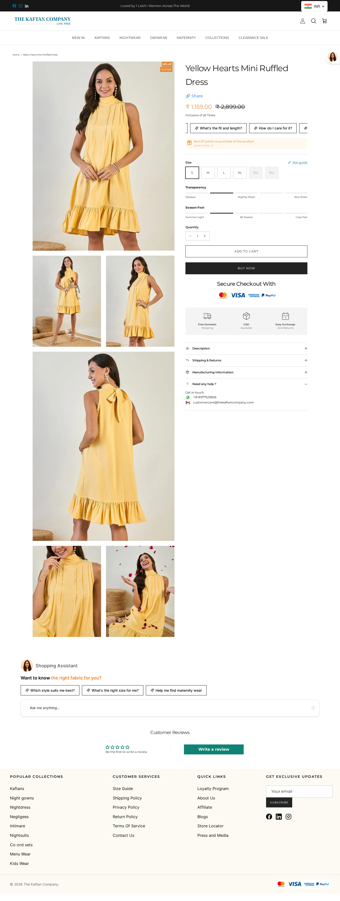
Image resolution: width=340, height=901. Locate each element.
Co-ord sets (21, 844)
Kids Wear (19, 863)
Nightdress (20, 807)
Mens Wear (20, 853)
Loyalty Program (213, 788)
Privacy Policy (126, 807)
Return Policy (125, 816)
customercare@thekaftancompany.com (223, 402)
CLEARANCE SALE (253, 38)
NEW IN (78, 38)
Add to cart (246, 251)
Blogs (202, 816)
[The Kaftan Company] (42, 21)
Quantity (192, 227)
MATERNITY (186, 38)
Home (15, 55)
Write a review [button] (213, 749)
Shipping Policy (127, 797)
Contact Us (123, 835)
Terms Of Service (129, 825)
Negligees (19, 816)
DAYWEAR (158, 38)
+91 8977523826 (204, 397)
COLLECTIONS (217, 38)
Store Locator (210, 825)
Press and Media (212, 835)
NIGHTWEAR (129, 38)
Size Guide (123, 788)
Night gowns (22, 797)
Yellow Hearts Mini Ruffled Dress (40, 55)
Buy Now (246, 268)
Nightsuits (19, 835)
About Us (206, 797)
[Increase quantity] (206, 236)
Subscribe (279, 802)
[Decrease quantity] (189, 236)
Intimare (17, 825)
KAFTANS (102, 38)
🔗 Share (194, 96)
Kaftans (17, 788)
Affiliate (204, 807)
